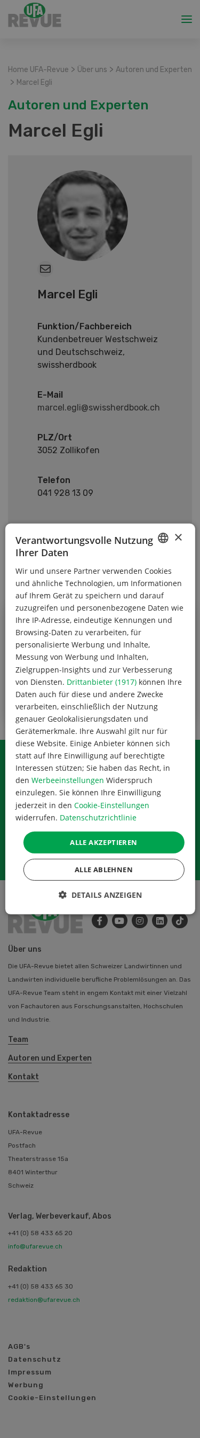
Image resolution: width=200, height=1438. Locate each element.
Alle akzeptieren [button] (103, 842)
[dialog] (100, 719)
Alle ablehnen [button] (104, 869)
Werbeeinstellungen (67, 780)
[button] (100, 895)
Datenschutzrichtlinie (98, 817)
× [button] (178, 537)
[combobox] (163, 538)
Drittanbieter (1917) (102, 681)
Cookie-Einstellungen (111, 805)
